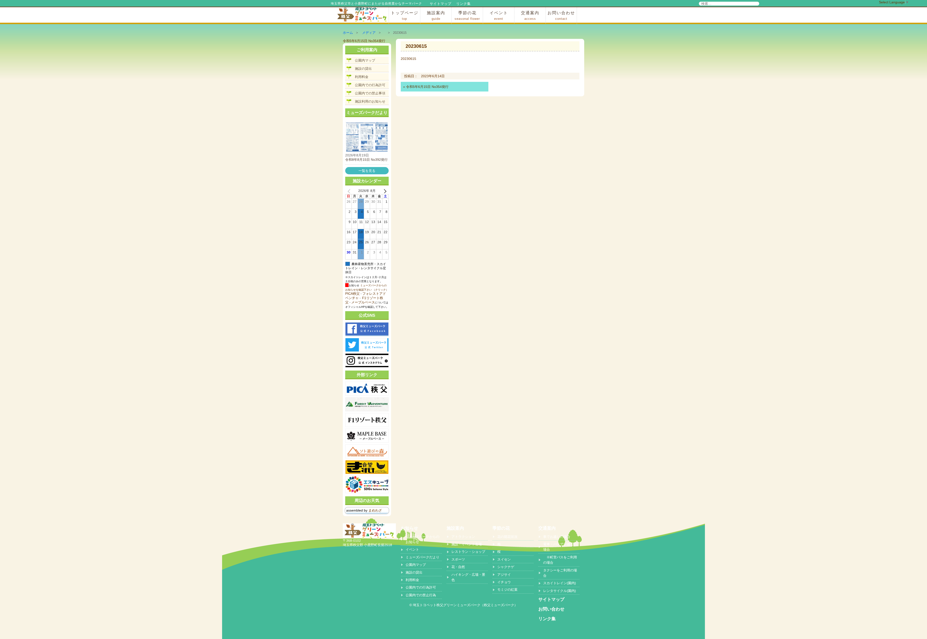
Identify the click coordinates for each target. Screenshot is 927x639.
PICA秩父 (352, 293)
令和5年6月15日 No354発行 (427, 87)
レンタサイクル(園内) (559, 591)
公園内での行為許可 (370, 85)
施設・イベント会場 (466, 544)
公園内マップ (365, 60)
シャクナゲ (505, 567)
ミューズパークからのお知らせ (422, 539)
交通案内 (530, 16)
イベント (499, 16)
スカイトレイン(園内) (559, 583)
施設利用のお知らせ (370, 101)
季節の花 (467, 16)
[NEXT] (384, 191)
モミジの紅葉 (507, 589)
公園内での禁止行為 (421, 595)
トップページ (404, 16)
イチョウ (504, 582)
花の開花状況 (507, 537)
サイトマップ (440, 4)
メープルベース (363, 302)
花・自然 (458, 567)
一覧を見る (366, 171)
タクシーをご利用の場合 (560, 572)
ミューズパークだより (422, 557)
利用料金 (361, 77)
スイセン (504, 559)
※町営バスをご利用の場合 (560, 559)
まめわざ (375, 510)
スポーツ (458, 559)
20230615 (408, 59)
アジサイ (504, 574)
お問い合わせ (561, 16)
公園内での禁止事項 (370, 93)
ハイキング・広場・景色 (468, 577)
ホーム (348, 33)
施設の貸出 (363, 68)
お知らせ (409, 528)
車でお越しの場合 (556, 537)
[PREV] (349, 191)
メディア (369, 33)
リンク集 (463, 4)
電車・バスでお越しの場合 (560, 546)
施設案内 (436, 16)
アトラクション (463, 537)
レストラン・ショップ (468, 552)
